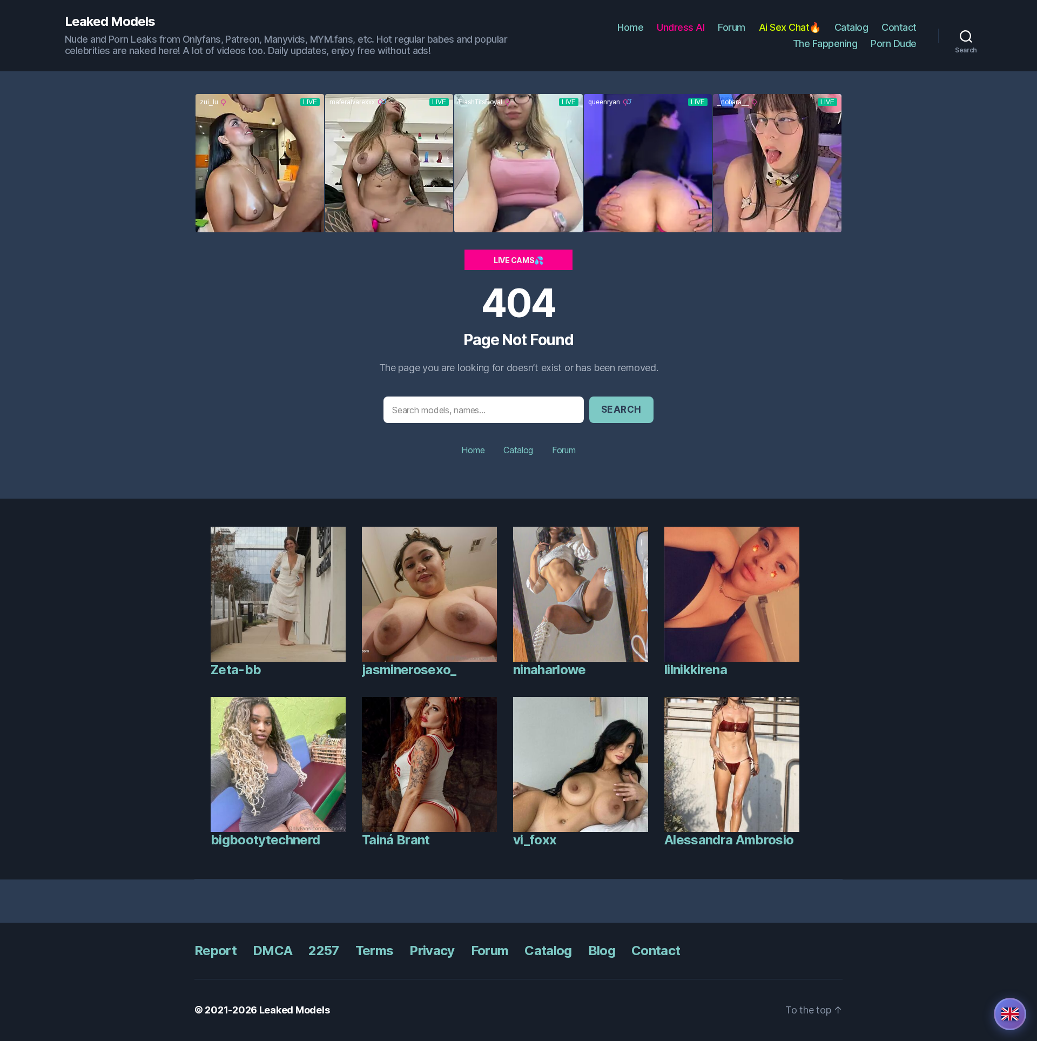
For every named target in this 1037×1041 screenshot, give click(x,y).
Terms (374, 950)
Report (215, 950)
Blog (601, 950)
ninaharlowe (549, 669)
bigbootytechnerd (265, 840)
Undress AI (680, 27)
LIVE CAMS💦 (518, 260)
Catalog (851, 27)
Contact (899, 27)
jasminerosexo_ (409, 669)
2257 (323, 950)
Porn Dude (894, 43)
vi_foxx (534, 840)
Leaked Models (110, 21)
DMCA (272, 950)
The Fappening (825, 43)
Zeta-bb (236, 669)
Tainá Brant (396, 840)
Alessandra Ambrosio (728, 840)
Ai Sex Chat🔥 (790, 27)
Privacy (431, 950)
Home (630, 27)
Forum (731, 27)
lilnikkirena (695, 669)
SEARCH (621, 409)
